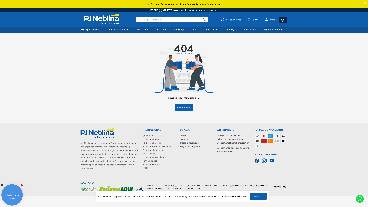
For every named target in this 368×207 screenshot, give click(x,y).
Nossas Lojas (149, 153)
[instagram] (264, 160)
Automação (230, 29)
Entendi (258, 196)
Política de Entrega (152, 142)
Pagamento (185, 139)
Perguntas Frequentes (190, 146)
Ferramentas (250, 29)
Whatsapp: (230, 139)
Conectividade (210, 29)
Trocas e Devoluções (189, 142)
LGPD (145, 168)
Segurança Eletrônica (274, 29)
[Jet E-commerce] (278, 187)
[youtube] (272, 160)
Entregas (184, 135)
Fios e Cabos (143, 29)
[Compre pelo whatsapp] (360, 199)
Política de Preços (151, 139)
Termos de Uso (150, 160)
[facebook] (257, 160)
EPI (194, 29)
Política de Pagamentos (154, 150)
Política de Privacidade (153, 157)
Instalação (162, 29)
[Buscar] (204, 19)
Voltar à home (184, 107)
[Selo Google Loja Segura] (88, 191)
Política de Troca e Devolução (157, 146)
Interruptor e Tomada (118, 29)
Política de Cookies (152, 164)
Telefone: (228, 135)
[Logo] (101, 20)
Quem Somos (149, 135)
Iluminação (179, 29)
